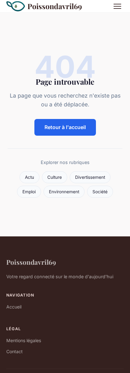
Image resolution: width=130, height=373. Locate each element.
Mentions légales (23, 340)
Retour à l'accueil (65, 127)
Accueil (13, 306)
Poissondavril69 (54, 6)
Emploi (29, 191)
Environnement (64, 191)
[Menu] (117, 6)
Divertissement (90, 177)
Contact (14, 351)
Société (100, 191)
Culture (54, 177)
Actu (29, 177)
